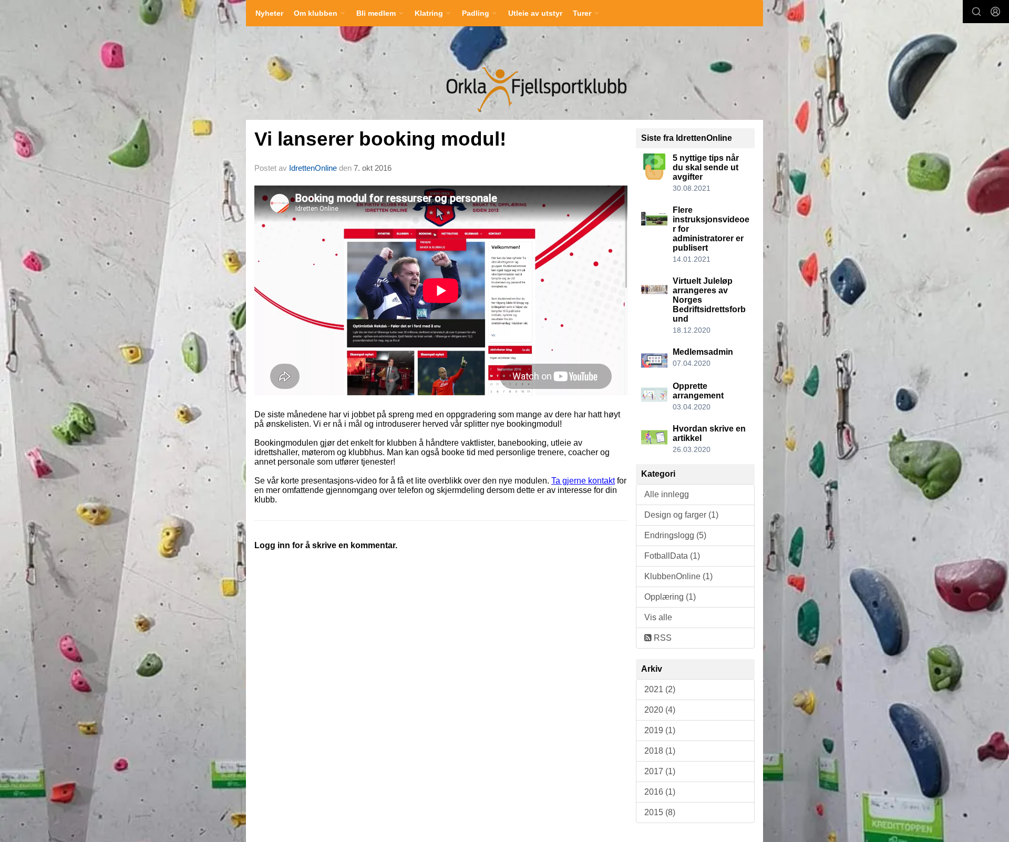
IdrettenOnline (314, 167)
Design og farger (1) (681, 514)
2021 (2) (659, 689)
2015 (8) (659, 812)
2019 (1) (659, 730)
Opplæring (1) (670, 596)
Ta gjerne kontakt (583, 480)
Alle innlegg (666, 494)
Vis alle (658, 617)
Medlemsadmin (703, 351)
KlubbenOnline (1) (678, 576)
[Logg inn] (995, 11)
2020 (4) (659, 709)
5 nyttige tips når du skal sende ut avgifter (706, 167)
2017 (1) (659, 771)
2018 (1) (659, 750)
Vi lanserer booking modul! (380, 139)
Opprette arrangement (698, 391)
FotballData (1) (672, 555)
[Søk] (976, 11)
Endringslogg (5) (675, 535)
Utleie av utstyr (535, 13)
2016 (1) (659, 791)
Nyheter (269, 13)
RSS (662, 637)
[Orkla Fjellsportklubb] (535, 89)
